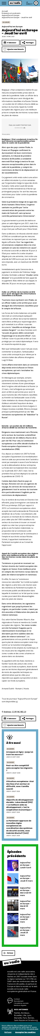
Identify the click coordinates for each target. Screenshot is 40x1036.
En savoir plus (32, 1029)
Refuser (8, 1032)
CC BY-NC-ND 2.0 (19, 711)
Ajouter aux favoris (15, 49)
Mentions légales (20, 1005)
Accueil (5, 11)
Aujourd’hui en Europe (10, 15)
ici (17, 701)
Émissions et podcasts (11, 13)
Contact (17, 999)
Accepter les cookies (25, 1032)
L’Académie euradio (21, 1003)
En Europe (6, 22)
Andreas (7, 711)
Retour (10, 953)
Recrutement (18, 1001)
